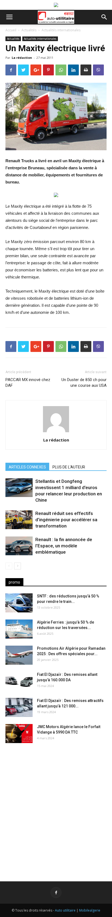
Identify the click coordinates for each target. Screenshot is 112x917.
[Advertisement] (56, 808)
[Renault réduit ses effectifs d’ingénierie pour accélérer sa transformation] (19, 519)
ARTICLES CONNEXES (27, 467)
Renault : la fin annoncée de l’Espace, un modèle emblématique (63, 546)
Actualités (28, 30)
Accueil (10, 30)
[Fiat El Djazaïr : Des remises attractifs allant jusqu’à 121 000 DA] (19, 707)
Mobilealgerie (89, 910)
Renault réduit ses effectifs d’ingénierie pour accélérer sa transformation (66, 520)
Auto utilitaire (65, 910)
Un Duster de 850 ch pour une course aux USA (84, 382)
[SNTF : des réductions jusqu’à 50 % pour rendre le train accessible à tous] (19, 602)
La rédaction (22, 58)
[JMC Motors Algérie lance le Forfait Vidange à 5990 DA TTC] (19, 733)
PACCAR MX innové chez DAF (27, 382)
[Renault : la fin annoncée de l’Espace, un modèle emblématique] (19, 545)
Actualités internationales (61, 30)
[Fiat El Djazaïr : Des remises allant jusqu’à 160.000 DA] (19, 681)
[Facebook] (56, 892)
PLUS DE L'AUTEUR (68, 467)
